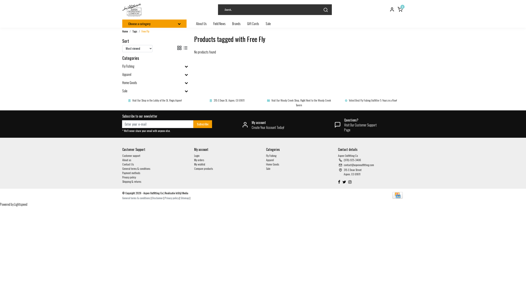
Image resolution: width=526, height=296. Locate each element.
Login (197, 155)
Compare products (203, 168)
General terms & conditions (136, 168)
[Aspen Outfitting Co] (132, 9)
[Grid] (179, 48)
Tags (134, 31)
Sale (268, 168)
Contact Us (128, 164)
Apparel (270, 160)
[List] (185, 48)
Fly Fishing (271, 155)
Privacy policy (129, 177)
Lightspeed (20, 204)
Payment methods (131, 173)
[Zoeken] (326, 10)
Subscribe (203, 124)
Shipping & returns (131, 181)
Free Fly (145, 31)
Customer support (131, 155)
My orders (199, 160)
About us (126, 160)
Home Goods (272, 164)
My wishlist (199, 164)
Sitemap (185, 198)
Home (125, 31)
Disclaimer (157, 198)
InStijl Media (181, 193)
